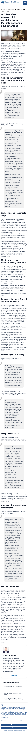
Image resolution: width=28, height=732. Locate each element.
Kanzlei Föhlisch (18, 4)
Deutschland (10, 9)
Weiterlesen (14, 675)
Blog (4, 9)
